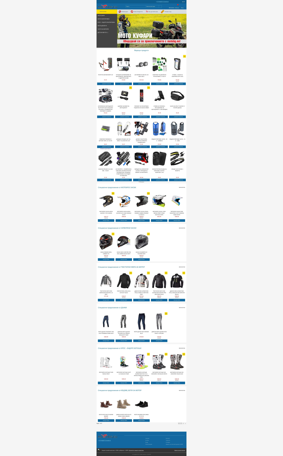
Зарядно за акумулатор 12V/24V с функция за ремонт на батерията (141, 170)
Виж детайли (106, 220)
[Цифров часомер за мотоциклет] (123, 95)
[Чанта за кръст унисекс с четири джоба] (177, 95)
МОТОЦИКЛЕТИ (102, 26)
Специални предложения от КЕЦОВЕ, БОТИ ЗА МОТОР (119, 390)
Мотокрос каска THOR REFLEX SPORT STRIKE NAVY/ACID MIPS (159, 213)
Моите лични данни (180, 450)
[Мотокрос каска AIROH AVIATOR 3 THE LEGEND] (106, 201)
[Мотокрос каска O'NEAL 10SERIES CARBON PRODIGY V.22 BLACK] (141, 201)
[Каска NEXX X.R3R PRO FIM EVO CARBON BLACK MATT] (124, 242)
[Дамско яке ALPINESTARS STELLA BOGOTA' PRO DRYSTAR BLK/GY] (177, 281)
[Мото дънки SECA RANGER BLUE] (141, 321)
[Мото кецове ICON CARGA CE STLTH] (141, 404)
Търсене (168, 440)
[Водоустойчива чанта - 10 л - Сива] (177, 128)
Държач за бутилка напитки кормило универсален (141, 140)
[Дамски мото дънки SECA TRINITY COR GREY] (159, 321)
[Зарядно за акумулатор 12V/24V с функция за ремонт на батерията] (141, 158)
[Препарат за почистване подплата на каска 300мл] (141, 95)
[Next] (184, 31)
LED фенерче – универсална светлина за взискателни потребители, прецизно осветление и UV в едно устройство (123, 172)
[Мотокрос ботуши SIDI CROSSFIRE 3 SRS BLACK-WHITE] (159, 362)
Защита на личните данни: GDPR (174, 444)
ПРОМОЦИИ (124, 11)
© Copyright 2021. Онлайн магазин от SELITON (141, 454)
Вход (182, 7)
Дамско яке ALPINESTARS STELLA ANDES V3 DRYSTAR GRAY (141, 292)
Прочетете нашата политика (136, 450)
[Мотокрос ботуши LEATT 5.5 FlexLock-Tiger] (124, 362)
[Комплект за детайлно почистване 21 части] (159, 64)
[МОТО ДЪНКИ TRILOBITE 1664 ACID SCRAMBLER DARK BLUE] (106, 321)
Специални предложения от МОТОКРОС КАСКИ (117, 187)
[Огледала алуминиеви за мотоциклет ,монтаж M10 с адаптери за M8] (123, 64)
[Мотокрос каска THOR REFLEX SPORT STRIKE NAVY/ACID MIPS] (159, 201)
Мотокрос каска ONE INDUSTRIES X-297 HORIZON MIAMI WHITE (177, 213)
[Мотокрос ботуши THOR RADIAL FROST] (106, 362)
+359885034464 (162, 2)
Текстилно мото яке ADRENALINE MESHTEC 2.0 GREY (106, 292)
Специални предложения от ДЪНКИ (112, 307)
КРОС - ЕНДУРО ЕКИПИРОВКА (106, 22)
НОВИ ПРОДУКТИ (138, 11)
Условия (168, 442)
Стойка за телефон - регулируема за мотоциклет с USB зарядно (159, 107)
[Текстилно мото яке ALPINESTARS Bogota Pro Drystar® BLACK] (159, 281)
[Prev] (119, 31)
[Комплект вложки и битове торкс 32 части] (105, 128)
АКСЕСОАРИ (101, 15)
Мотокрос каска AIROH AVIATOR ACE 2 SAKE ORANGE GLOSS (123, 213)
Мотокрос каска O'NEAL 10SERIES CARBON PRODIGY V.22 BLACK (141, 213)
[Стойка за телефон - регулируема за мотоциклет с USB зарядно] (159, 95)
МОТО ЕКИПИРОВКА (103, 19)
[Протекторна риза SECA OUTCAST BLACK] (124, 281)
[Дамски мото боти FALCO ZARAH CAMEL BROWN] (124, 404)
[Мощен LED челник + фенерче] (177, 158)
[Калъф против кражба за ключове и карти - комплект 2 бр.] (159, 158)
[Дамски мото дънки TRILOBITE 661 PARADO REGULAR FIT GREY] (124, 321)
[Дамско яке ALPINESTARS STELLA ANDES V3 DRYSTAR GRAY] (141, 281)
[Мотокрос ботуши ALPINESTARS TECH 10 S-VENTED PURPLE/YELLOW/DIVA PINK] (141, 362)
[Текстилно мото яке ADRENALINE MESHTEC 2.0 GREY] (106, 281)
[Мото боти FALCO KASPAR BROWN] (106, 404)
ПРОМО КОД (168, 11)
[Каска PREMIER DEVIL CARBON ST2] (106, 242)
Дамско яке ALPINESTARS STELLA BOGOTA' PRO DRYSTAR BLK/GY (177, 292)
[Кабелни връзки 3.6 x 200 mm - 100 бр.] (105, 158)
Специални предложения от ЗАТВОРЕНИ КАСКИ (117, 228)
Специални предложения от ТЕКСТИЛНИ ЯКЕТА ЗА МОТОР (121, 267)
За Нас (147, 440)
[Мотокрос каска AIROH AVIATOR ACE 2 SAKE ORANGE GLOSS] (124, 201)
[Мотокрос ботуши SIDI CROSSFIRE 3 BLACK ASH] (177, 362)
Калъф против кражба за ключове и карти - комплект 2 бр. (159, 170)
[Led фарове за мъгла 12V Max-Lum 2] (141, 64)
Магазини (171, 7)
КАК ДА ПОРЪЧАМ (153, 11)
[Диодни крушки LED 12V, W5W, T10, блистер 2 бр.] (123, 128)
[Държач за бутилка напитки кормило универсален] (141, 128)
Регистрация (148, 444)
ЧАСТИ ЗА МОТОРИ (103, 29)
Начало (147, 438)
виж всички (182, 187)
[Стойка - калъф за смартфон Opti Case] (177, 64)
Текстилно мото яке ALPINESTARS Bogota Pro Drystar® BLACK (159, 292)
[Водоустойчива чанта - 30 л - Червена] (159, 128)
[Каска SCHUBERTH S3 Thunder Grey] (141, 242)
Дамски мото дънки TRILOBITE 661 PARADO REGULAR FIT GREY (124, 333)
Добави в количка (106, 83)
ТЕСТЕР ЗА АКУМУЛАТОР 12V (105, 74)
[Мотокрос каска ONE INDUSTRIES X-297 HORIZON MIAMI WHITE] (177, 201)
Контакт (168, 438)
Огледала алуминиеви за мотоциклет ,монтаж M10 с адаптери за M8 (123, 76)
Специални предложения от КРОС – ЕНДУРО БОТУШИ (119, 348)
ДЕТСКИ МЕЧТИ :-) (103, 32)
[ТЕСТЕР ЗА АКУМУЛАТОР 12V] (105, 64)
